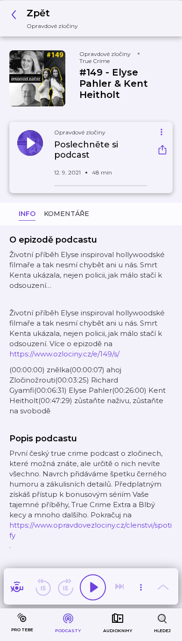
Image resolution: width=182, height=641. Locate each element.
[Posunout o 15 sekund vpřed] (65, 587)
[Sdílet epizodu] (162, 151)
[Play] (93, 587)
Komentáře (66, 213)
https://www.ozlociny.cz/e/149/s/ (64, 353)
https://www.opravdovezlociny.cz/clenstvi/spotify (90, 530)
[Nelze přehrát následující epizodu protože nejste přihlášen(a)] (120, 587)
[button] (47, 18)
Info (27, 213)
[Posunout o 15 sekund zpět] (43, 587)
